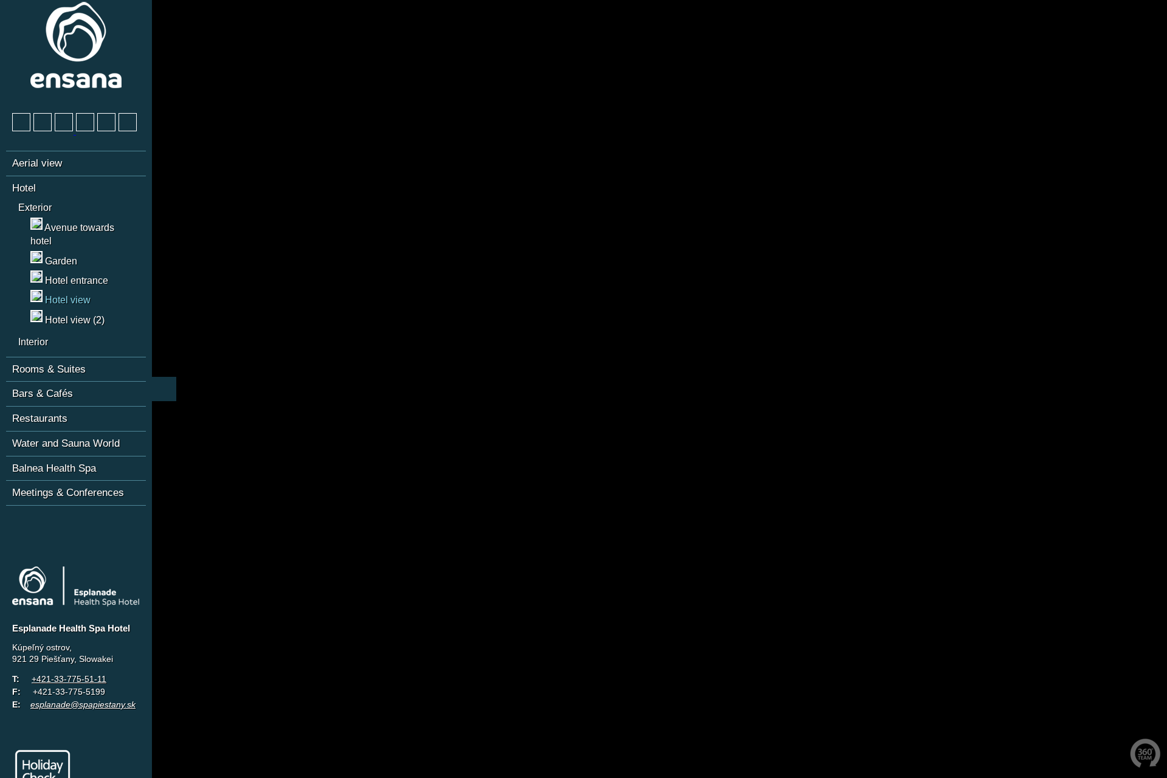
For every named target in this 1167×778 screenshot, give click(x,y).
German (22, 524)
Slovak (67, 524)
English (44, 524)
